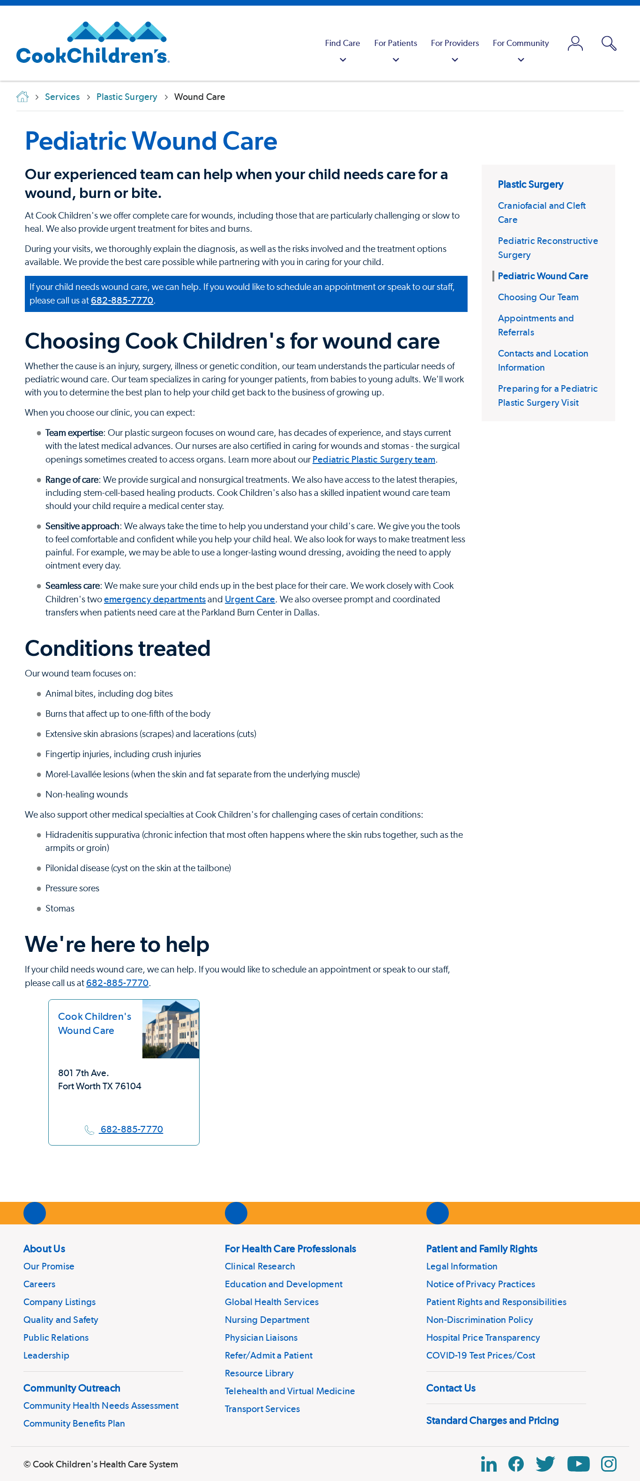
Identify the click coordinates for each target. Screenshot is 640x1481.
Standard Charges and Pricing (492, 1420)
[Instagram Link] (609, 1464)
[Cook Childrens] (88, 43)
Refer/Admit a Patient (269, 1355)
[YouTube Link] (578, 1464)
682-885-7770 (122, 300)
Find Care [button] (342, 43)
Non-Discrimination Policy (479, 1319)
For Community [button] (521, 43)
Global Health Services (272, 1301)
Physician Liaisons (261, 1337)
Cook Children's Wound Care (94, 1023)
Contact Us (451, 1388)
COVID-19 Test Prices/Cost (480, 1355)
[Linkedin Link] (489, 1464)
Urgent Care (250, 599)
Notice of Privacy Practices (480, 1284)
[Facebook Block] (516, 1464)
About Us (44, 1248)
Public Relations (56, 1337)
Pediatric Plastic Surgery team (374, 459)
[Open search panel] (609, 43)
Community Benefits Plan (74, 1423)
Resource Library (259, 1373)
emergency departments (155, 599)
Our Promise (48, 1266)
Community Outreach (71, 1388)
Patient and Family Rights (482, 1248)
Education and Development (283, 1284)
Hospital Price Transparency (483, 1337)
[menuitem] (342, 43)
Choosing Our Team (538, 297)
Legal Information (462, 1266)
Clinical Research (260, 1266)
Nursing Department (267, 1319)
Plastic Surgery (531, 184)
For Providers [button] (455, 43)
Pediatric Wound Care (151, 140)
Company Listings (59, 1301)
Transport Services (262, 1408)
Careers (39, 1284)
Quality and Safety (61, 1319)
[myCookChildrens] (575, 43)
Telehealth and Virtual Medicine (290, 1391)
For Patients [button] (395, 43)
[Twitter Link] (545, 1464)
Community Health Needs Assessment (101, 1405)
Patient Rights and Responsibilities (496, 1301)
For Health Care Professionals (290, 1248)
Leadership (46, 1355)
